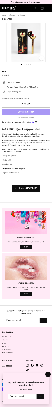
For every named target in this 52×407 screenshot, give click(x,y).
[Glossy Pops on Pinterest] (41, 365)
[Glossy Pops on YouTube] (37, 365)
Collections (12, 15)
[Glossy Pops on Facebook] (32, 365)
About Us (5, 340)
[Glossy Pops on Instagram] (27, 365)
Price (4, 71)
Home (4, 15)
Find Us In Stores (7, 352)
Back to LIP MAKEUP (28, 188)
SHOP (26, 247)
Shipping (13, 98)
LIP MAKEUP (22, 15)
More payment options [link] (26, 117)
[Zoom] (41, 58)
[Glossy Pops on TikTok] (27, 370)
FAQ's (4, 343)
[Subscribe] (40, 396)
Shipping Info (6, 349)
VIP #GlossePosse (8, 337)
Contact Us (5, 346)
